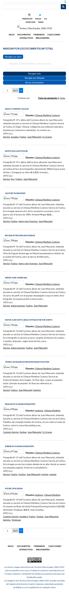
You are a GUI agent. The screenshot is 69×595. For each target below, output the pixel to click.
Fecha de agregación (47, 98)
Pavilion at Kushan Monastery (20, 404)
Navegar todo (34, 73)
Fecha (62, 98)
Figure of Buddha (14, 488)
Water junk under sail (16, 278)
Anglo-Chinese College (17, 109)
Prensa (40, 22)
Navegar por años (13, 56)
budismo (39, 410)
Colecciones (53, 35)
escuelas (15, 137)
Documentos (23, 35)
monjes (44, 474)
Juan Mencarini (34, 137)
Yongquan (16, 520)
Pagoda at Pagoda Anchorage (20, 235)
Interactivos (26, 38)
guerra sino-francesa (28, 221)
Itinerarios (38, 35)
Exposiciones (30, 22)
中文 (45, 19)
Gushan (22, 432)
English (38, 19)
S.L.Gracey (47, 137)
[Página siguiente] (21, 90)
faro (13, 179)
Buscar (63, 6)
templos (37, 390)
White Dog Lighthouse (16, 151)
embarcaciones (18, 305)
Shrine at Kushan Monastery (19, 446)
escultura (23, 516)
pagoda (52, 474)
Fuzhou (23, 137)
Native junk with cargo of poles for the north (28, 320)
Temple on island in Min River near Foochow (27, 362)
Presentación (27, 19)
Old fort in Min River (15, 193)
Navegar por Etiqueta (34, 78)
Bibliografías (42, 38)
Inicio (11, 35)
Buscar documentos (34, 82)
